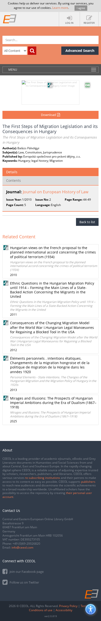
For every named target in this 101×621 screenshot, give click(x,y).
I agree (81, 8)
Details (11, 172)
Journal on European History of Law (55, 192)
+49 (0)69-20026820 (26, 543)
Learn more (60, 8)
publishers (88, 482)
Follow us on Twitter (24, 582)
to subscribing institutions (42, 478)
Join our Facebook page (26, 571)
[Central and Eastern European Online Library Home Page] (9, 18)
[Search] (32, 50)
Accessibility (64, 610)
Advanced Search (79, 50)
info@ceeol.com (22, 547)
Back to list (87, 222)
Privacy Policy (68, 606)
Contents (13, 180)
